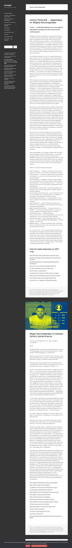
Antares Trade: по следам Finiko (38, 270)
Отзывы (54, 527)
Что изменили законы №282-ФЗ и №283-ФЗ (41, 489)
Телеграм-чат (7, 28)
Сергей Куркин (38, 294)
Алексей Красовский (55, 290)
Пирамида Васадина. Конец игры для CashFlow (10, 69)
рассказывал (59, 391)
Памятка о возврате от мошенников (9, 19)
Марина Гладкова (53, 293)
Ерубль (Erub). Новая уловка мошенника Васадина (10, 66)
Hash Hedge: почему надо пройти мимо (40, 494)
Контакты (6, 34)
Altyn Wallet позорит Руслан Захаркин (40, 485)
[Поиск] (15, 47)
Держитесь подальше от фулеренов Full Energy (10, 75)
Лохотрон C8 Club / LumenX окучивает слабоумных (10, 53)
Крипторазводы (49, 289)
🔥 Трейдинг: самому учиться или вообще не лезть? (43, 487)
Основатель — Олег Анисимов (8, 39)
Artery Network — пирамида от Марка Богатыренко (46, 21)
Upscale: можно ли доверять (37, 508)
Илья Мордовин (37, 293)
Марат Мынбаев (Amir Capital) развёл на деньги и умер (44, 255)
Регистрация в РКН (8, 36)
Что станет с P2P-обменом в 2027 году (40, 511)
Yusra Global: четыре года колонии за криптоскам (43, 277)
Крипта (44, 289)
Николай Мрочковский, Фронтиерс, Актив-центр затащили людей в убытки (10, 87)
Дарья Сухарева (45, 292)
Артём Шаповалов (37, 292)
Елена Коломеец (33, 530)
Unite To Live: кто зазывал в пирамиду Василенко (43, 266)
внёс (48, 132)
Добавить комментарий (49, 294)
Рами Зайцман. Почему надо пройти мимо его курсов (44, 501)
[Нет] (70, 544)
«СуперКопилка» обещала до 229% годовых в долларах (44, 273)
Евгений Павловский (53, 292)
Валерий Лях (44, 529)
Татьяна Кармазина (37, 532)
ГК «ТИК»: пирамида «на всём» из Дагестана (41, 268)
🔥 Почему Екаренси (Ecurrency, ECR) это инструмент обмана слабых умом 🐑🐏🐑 (10, 61)
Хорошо (28, 545)
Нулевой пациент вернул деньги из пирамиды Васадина (9, 83)
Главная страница (8, 13)
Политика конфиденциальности (39, 545)
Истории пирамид (45, 293)
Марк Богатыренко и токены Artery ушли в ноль (46, 335)
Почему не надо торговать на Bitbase (39, 504)
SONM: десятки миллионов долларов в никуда (42, 499)
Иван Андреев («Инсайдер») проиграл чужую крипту (44, 482)
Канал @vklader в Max (9, 32)
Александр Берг (39, 290)
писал (37, 447)
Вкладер (39, 289)
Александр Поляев (46, 290)
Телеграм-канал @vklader (7, 25)
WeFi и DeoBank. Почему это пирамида (40, 497)
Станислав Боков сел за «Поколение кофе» (10, 57)
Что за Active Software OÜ (36, 513)
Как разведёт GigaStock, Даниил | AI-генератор (10, 72)
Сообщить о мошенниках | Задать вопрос (10, 16)
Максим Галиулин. (48, 530)
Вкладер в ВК (7, 30)
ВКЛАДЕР (8, 5)
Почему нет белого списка (9, 22)
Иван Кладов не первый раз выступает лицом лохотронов (45, 275)
